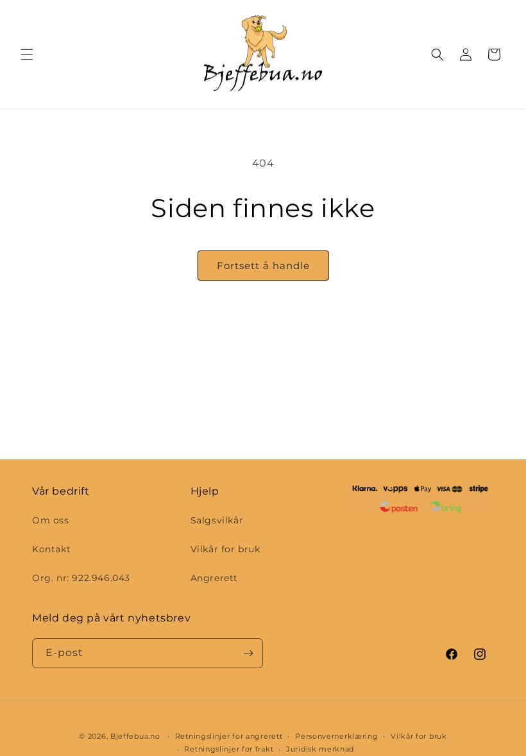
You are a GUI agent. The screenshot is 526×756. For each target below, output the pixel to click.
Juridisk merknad (320, 748)
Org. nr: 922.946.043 (81, 578)
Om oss (50, 520)
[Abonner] (248, 653)
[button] (27, 54)
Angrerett (214, 578)
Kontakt (51, 549)
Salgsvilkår (217, 520)
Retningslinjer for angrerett (229, 736)
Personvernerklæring (336, 736)
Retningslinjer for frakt (228, 748)
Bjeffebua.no (135, 736)
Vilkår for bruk (225, 549)
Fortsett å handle (263, 265)
